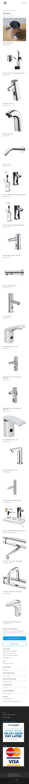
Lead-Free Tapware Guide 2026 (10, 655)
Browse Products (14, 638)
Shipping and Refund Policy (13, 776)
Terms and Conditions (13, 774)
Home (4, 10)
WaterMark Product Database (10, 651)
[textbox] (14, 670)
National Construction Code (9, 653)
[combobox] (14, 669)
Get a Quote (14, 644)
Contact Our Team (7, 657)
